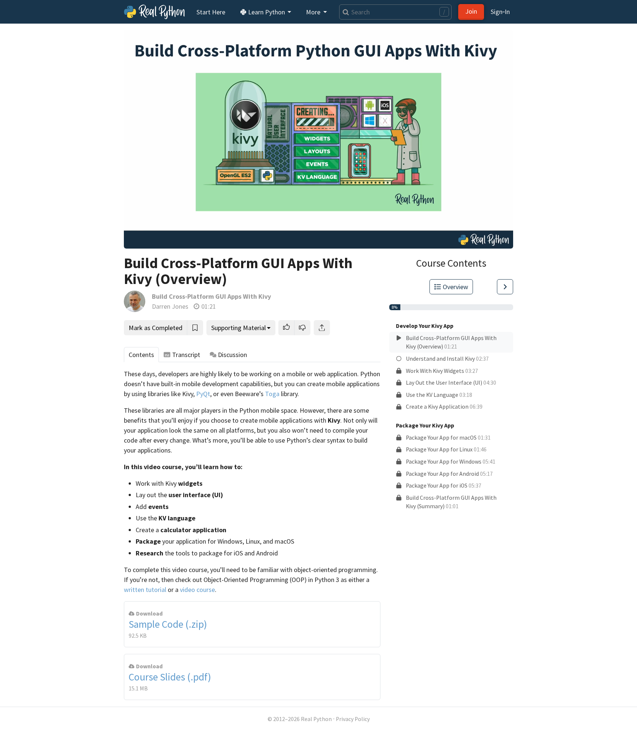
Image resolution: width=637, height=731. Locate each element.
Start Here (210, 12)
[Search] (344, 12)
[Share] (322, 327)
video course (197, 589)
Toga (272, 393)
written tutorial (145, 589)
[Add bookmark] (195, 327)
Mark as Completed (155, 327)
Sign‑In (500, 11)
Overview (455, 287)
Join (471, 11)
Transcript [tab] (186, 354)
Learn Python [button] (266, 12)
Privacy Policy (353, 719)
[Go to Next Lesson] (505, 286)
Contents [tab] (141, 354)
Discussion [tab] (232, 354)
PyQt (203, 393)
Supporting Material (238, 327)
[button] (286, 327)
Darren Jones (170, 306)
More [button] (314, 12)
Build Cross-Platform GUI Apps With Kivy (211, 296)
